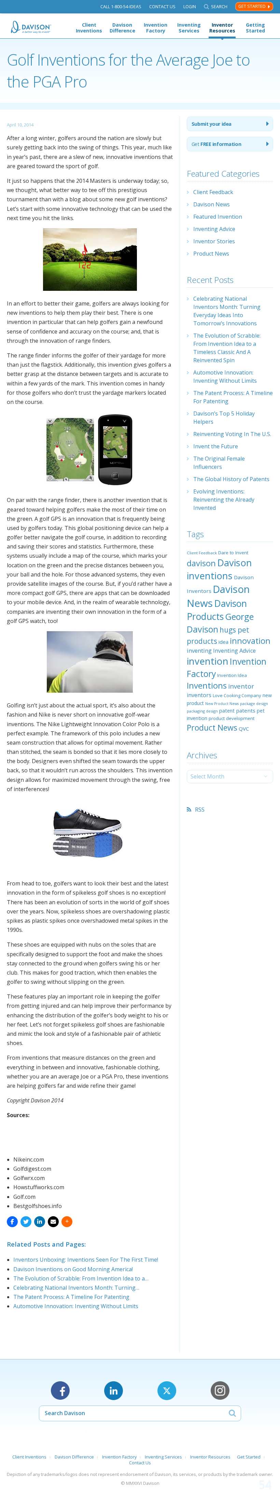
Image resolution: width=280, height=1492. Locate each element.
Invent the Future (215, 446)
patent (227, 710)
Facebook (60, 1390)
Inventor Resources (222, 28)
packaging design (202, 711)
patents (245, 710)
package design (254, 703)
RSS (200, 809)
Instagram (220, 1390)
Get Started (252, 6)
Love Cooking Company (237, 695)
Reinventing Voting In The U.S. (232, 434)
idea (223, 641)
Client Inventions (89, 28)
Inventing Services (189, 28)
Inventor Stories (214, 241)
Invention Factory (155, 28)
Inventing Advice (214, 229)
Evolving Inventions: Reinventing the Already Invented (223, 500)
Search (219, 7)
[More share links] (66, 1221)
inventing (199, 650)
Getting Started (255, 28)
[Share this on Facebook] (12, 1221)
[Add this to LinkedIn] (39, 1221)
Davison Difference (122, 28)
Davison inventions (219, 569)
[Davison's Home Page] (31, 27)
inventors (199, 695)
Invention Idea (232, 675)
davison (201, 563)
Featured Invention (217, 216)
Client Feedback (213, 192)
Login (189, 7)
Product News (211, 253)
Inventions (207, 685)
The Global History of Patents (231, 479)
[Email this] (53, 1221)
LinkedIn (113, 1390)
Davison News (211, 204)
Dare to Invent (233, 553)
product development (231, 718)
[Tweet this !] (25, 1221)
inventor (241, 686)
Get (216, 144)
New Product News (222, 703)
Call (120, 7)
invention (207, 660)
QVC (244, 728)
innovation (250, 640)
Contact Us (162, 7)
